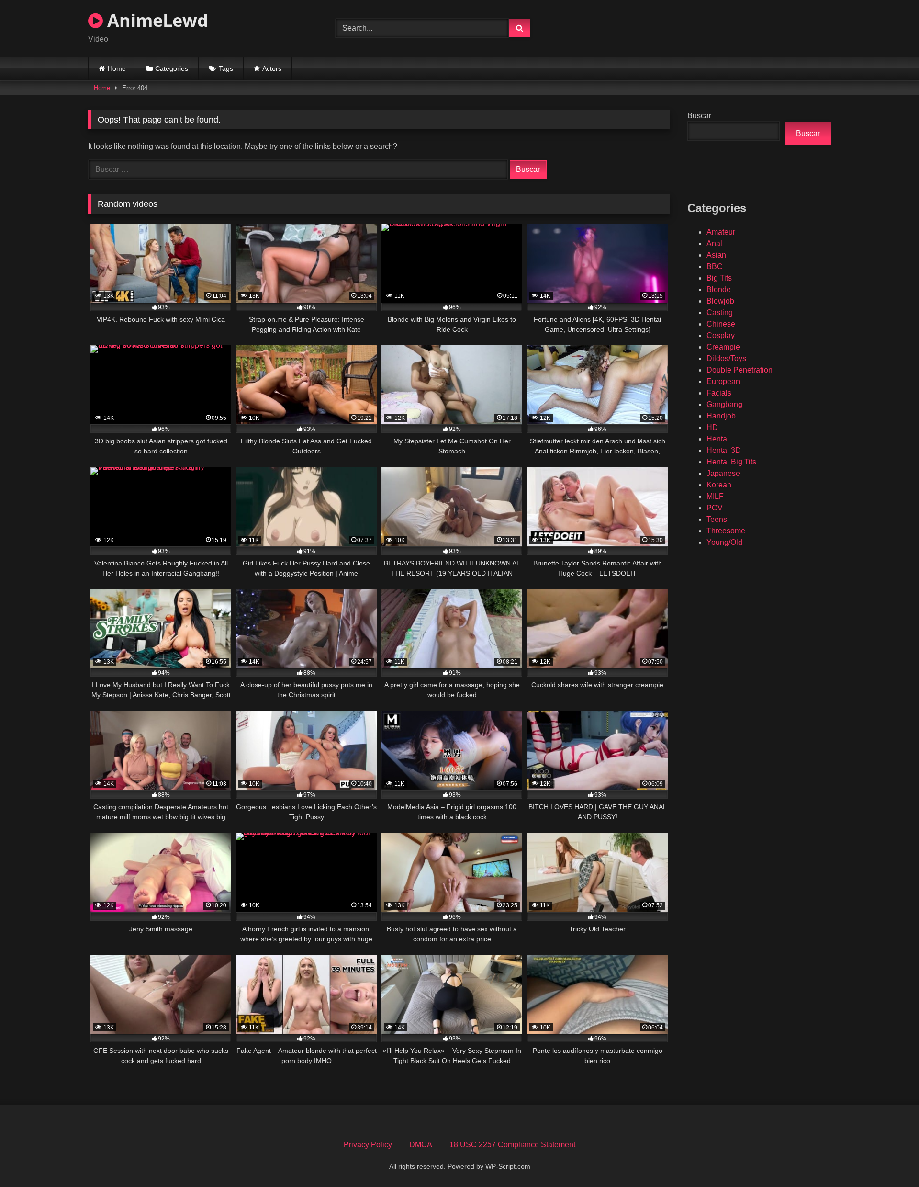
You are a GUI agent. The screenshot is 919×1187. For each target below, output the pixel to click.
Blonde (718, 289)
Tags (226, 68)
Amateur (720, 232)
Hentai (717, 439)
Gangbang (724, 404)
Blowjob (720, 301)
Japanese (723, 473)
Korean (718, 485)
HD (712, 427)
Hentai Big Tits (731, 462)
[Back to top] (889, 1158)
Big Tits (719, 278)
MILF (715, 496)
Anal (714, 243)
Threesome (725, 531)
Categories (171, 68)
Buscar (699, 116)
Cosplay (720, 335)
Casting (719, 312)
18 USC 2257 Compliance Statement (512, 1145)
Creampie (723, 347)
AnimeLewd (155, 20)
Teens (716, 519)
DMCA (420, 1145)
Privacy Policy (368, 1145)
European (723, 381)
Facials (718, 393)
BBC (714, 266)
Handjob (721, 416)
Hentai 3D (723, 450)
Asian (716, 255)
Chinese (720, 324)
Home (117, 68)
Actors (271, 68)
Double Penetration (739, 370)
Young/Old (724, 542)
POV (714, 508)
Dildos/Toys (726, 358)
